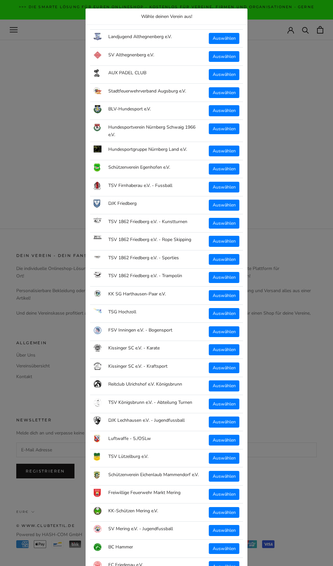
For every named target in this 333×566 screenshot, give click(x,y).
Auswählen (224, 38)
